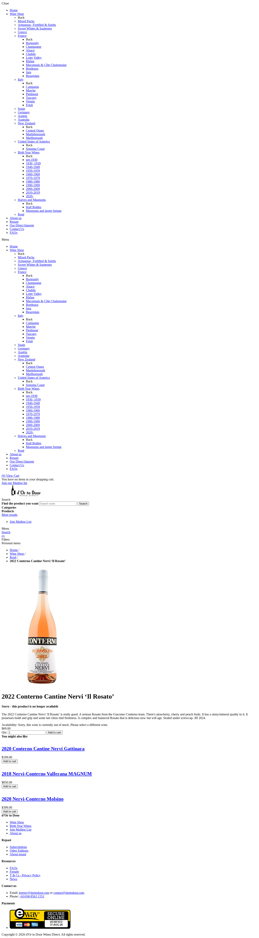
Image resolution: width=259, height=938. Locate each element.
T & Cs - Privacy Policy (25, 875)
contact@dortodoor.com (68, 892)
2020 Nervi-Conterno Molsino (33, 798)
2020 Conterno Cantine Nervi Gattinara (43, 748)
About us (15, 833)
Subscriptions (18, 847)
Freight (14, 871)
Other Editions (19, 850)
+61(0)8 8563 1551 (31, 896)
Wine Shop (17, 822)
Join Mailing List (20, 521)
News (13, 879)
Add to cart (54, 732)
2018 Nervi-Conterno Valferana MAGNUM (47, 773)
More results (9, 514)
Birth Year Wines (20, 826)
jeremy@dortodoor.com (34, 892)
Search (6, 532)
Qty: (4, 732)
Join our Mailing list (14, 483)
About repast (18, 854)
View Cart (10, 475)
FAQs (13, 868)
